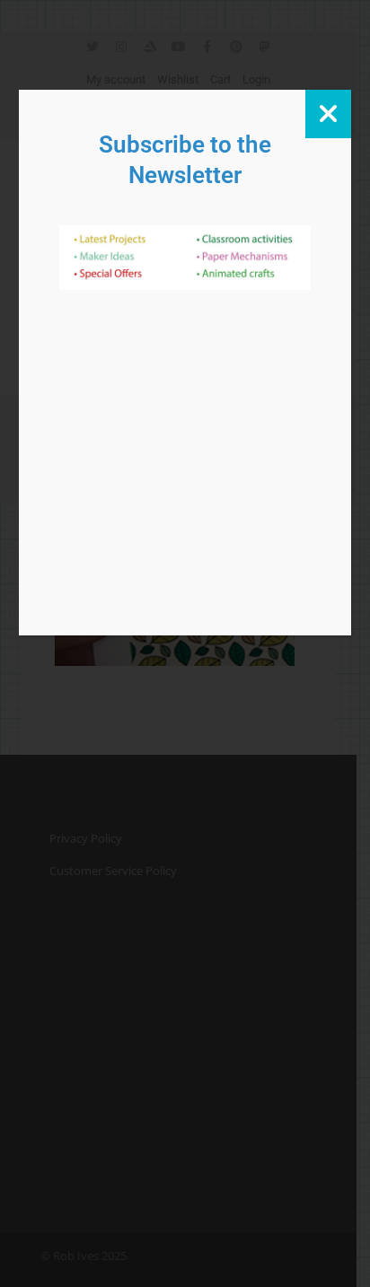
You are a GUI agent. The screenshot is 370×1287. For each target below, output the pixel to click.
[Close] (328, 114)
